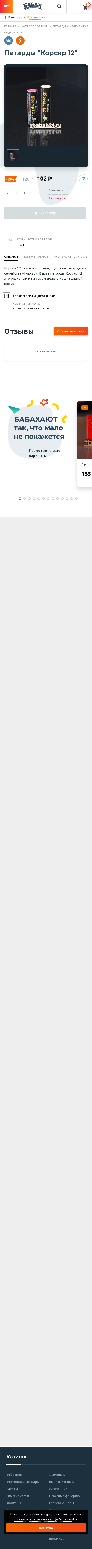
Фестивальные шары (22, 1482)
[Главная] (32, 6)
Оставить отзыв (70, 331)
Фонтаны (13, 1503)
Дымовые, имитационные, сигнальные (61, 1482)
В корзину (47, 213)
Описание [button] (11, 256)
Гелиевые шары (61, 1503)
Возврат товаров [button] (36, 256)
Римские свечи (17, 1496)
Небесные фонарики (65, 1496)
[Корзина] (85, 6)
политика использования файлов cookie (45, 1519)
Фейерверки (15, 1475)
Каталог (17, 1457)
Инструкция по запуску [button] (71, 256)
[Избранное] (73, 4)
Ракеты (12, 1489)
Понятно (46, 1528)
